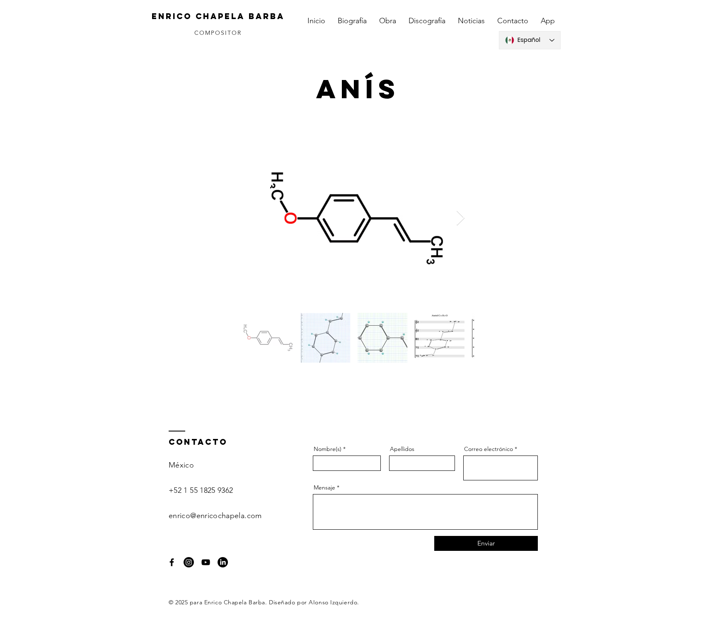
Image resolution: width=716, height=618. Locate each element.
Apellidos (402, 449)
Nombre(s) (327, 449)
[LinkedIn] (223, 562)
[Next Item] (460, 218)
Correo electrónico (488, 449)
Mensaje (324, 487)
